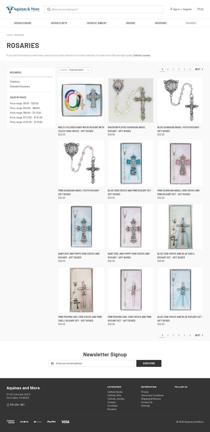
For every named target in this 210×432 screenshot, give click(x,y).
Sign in (176, 9)
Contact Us (146, 402)
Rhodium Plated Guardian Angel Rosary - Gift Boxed (127, 129)
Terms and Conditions (152, 395)
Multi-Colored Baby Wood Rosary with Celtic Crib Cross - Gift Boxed (81, 129)
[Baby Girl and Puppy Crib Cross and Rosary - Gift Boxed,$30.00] (130, 226)
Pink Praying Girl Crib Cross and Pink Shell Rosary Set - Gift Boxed (80, 318)
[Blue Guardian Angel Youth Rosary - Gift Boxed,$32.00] (180, 100)
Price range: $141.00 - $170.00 (26, 122)
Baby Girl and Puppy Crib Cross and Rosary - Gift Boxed (129, 255)
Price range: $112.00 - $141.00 (26, 117)
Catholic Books (22, 23)
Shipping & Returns (151, 399)
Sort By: (63, 70)
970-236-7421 (17, 404)
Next (198, 69)
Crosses (130, 23)
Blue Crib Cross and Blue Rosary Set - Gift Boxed (180, 318)
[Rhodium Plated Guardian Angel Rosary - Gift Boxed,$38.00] (130, 100)
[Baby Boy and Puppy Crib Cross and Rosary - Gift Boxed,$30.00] (81, 226)
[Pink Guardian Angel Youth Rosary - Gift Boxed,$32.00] (81, 163)
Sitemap (145, 405)
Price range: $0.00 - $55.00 (24, 103)
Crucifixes (161, 23)
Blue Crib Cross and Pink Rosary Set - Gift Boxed (130, 192)
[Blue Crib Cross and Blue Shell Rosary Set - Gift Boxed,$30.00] (180, 226)
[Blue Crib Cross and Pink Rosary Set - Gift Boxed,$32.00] (130, 163)
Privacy (145, 392)
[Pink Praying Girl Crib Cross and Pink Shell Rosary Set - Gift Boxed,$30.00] (81, 290)
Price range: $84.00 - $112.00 (25, 112)
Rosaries (191, 23)
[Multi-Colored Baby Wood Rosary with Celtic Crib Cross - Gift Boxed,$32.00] (81, 100)
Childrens (15, 81)
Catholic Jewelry (96, 23)
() (201, 9)
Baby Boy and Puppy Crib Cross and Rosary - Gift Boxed (79, 255)
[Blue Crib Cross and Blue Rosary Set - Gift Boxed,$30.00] (180, 290)
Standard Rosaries (20, 86)
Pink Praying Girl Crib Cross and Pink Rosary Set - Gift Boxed (129, 318)
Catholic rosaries (141, 55)
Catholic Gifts (59, 23)
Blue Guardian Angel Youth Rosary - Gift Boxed (178, 129)
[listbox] (80, 69)
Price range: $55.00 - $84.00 (25, 108)
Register (187, 9)
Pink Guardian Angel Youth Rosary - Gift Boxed (79, 192)
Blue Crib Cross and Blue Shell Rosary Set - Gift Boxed (176, 255)
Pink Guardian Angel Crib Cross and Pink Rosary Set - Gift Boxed (178, 192)
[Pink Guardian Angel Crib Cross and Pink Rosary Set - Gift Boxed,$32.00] (180, 163)
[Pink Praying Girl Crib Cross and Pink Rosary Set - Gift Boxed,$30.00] (130, 290)
